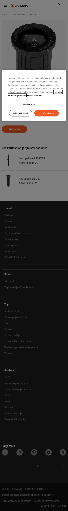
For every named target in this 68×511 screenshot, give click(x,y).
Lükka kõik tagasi (20, 113)
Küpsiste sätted (29, 104)
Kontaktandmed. (35, 95)
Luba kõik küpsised (46, 113)
